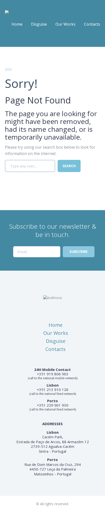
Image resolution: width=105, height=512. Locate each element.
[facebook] (8, 38)
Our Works (65, 24)
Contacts (92, 24)
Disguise (39, 24)
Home (16, 24)
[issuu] (18, 38)
